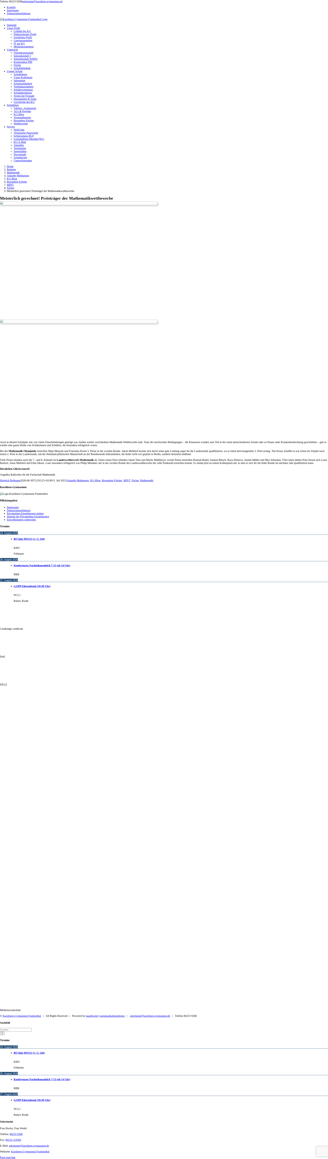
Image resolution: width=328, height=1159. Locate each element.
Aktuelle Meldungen (78, 480)
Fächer (135, 480)
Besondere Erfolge (112, 480)
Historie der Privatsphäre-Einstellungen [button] (28, 516)
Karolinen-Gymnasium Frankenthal (22, 1015)
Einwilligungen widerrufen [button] (21, 519)
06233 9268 (16, 1134)
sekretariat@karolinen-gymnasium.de (29, 1145)
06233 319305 (13, 1139)
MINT (126, 480)
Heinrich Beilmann (10, 480)
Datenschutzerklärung (18, 510)
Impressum (13, 507)
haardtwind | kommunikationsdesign (105, 1015)
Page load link (7, 1157)
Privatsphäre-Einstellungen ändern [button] (25, 513)
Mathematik (146, 480)
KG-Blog (95, 480)
